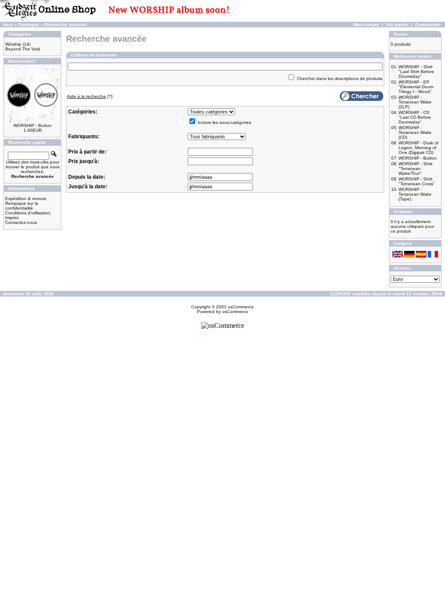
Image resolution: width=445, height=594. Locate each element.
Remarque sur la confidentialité (21, 205)
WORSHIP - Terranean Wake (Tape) (415, 194)
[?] (90, 96)
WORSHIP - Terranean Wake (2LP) (415, 102)
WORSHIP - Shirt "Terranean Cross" (417, 181)
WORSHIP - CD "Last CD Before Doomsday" (415, 117)
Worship (13, 44)
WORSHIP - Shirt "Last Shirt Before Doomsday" (416, 71)
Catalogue (28, 24)
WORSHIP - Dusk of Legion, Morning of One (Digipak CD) (418, 147)
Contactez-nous (21, 222)
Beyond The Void (22, 49)
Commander (428, 24)
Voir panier (396, 24)
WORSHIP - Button (32, 125)
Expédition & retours (25, 198)
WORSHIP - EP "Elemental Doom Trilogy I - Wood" (416, 87)
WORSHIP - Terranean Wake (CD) (415, 132)
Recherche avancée (65, 24)
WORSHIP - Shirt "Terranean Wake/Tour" (415, 168)
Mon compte (366, 24)
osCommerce (241, 306)
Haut (8, 24)
